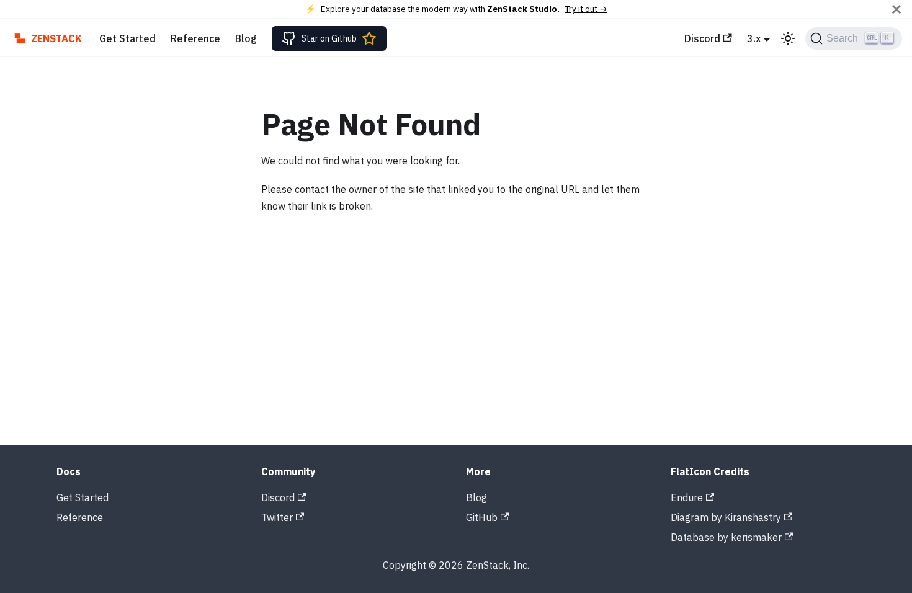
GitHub (482, 517)
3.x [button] (754, 38)
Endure (687, 497)
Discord (702, 38)
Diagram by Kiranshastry (726, 517)
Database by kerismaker (726, 537)
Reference (195, 38)
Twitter (277, 517)
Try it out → (586, 8)
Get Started (127, 38)
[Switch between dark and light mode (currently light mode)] (788, 38)
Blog (246, 38)
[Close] (896, 9)
